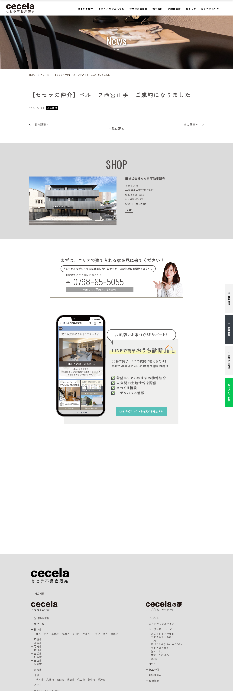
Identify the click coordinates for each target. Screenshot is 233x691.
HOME (39, 593)
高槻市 (50, 679)
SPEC (152, 664)
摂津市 (102, 679)
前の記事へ (41, 124)
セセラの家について (160, 629)
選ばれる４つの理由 (162, 633)
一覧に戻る (116, 128)
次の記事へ (191, 124)
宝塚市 (38, 653)
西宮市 (38, 643)
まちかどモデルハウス (111, 9)
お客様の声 (174, 9)
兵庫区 (86, 634)
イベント (154, 618)
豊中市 (91, 679)
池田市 (71, 679)
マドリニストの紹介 (162, 637)
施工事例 (157, 9)
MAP (129, 210)
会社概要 (154, 680)
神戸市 (38, 629)
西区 (46, 634)
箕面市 (60, 679)
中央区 (96, 634)
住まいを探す (85, 9)
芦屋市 (38, 639)
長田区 (76, 634)
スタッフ (191, 9)
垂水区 (55, 634)
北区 (38, 634)
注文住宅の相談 (138, 9)
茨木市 (40, 679)
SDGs (154, 658)
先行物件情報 (41, 618)
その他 (38, 685)
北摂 (36, 675)
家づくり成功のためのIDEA (166, 644)
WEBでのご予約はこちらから (99, 289)
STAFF (154, 641)
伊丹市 (38, 650)
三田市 (38, 660)
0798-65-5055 (98, 281)
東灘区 (114, 634)
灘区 (105, 634)
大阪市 (38, 670)
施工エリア (157, 651)
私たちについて (210, 9)
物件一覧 (39, 624)
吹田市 (81, 679)
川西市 (38, 657)
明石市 (38, 664)
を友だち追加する (141, 411)
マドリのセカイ (160, 648)
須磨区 (65, 634)
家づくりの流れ (160, 655)
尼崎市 (38, 646)
